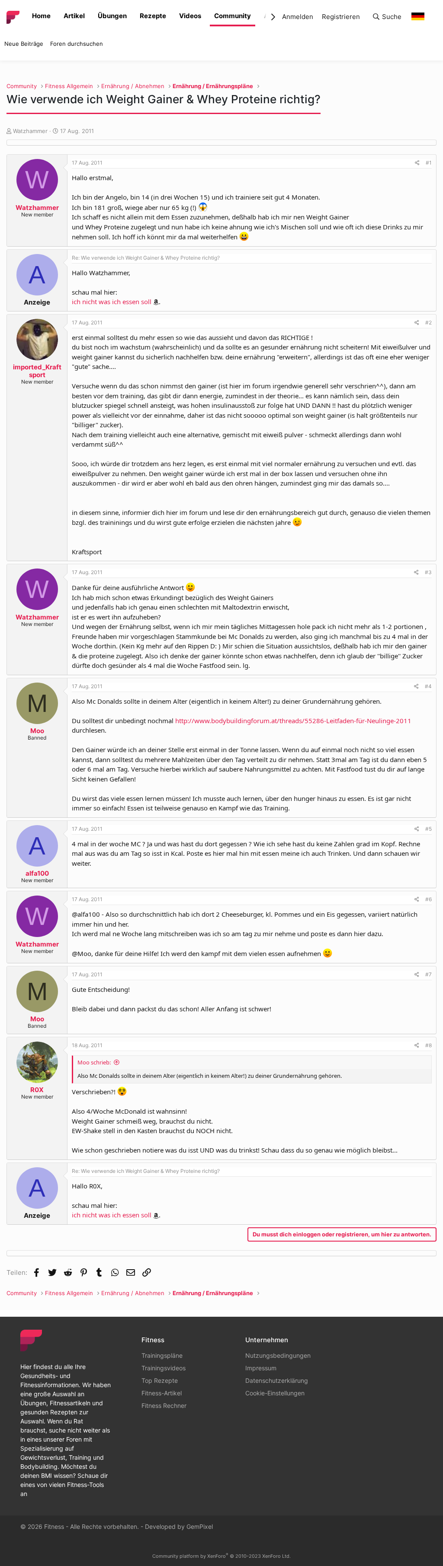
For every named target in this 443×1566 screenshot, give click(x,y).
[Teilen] (417, 163)
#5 (428, 829)
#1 (429, 162)
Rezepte (153, 16)
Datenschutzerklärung (276, 1380)
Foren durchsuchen (76, 43)
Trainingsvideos (163, 1368)
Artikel (74, 16)
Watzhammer (30, 130)
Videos (190, 16)
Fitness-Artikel (161, 1393)
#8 (428, 1045)
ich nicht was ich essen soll (111, 301)
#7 (428, 974)
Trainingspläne (162, 1355)
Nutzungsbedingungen (278, 1355)
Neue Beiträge (23, 43)
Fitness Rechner (163, 1405)
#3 (428, 572)
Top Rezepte (159, 1380)
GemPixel (199, 1526)
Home (41, 16)
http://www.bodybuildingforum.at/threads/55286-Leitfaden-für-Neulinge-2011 (293, 720)
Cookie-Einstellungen (275, 1393)
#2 (428, 322)
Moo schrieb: (94, 1062)
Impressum (260, 1368)
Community (232, 16)
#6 (428, 899)
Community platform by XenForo (221, 1556)
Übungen (112, 16)
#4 (428, 686)
